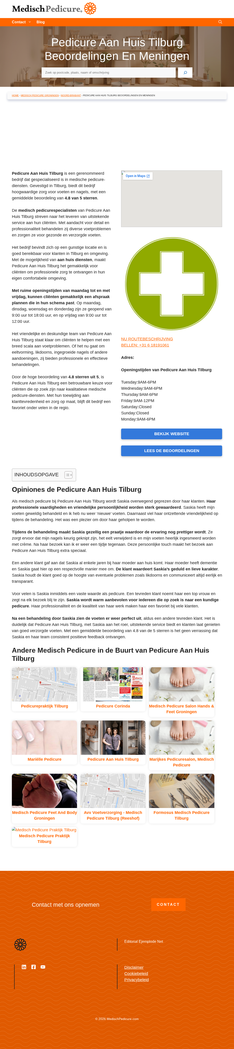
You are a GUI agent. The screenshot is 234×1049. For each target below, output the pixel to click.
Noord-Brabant (71, 95)
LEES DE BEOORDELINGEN (171, 450)
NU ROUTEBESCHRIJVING (147, 339)
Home (15, 95)
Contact (19, 22)
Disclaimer (134, 967)
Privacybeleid (136, 979)
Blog (41, 22)
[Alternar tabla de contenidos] (66, 475)
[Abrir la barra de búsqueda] (220, 22)
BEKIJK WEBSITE (171, 434)
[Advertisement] (117, 136)
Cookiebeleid (136, 973)
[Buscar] (185, 72)
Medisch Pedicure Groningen (40, 95)
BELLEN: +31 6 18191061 (145, 345)
